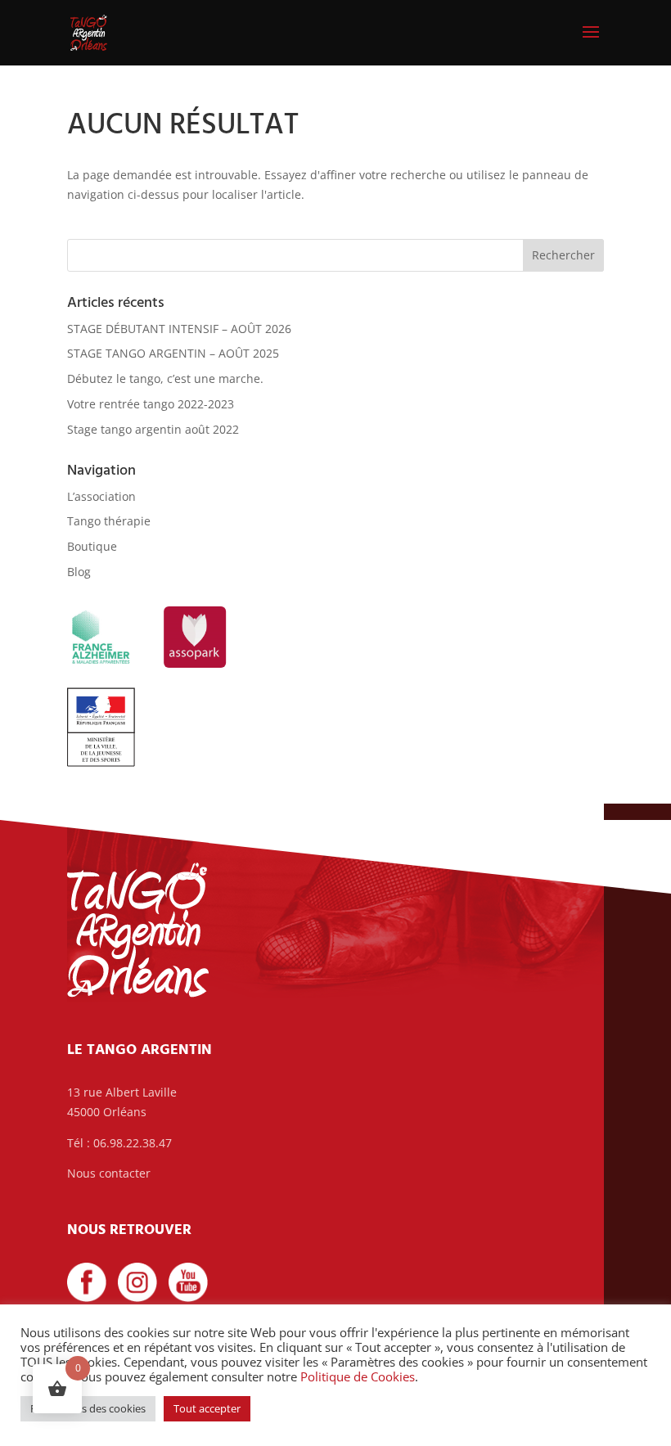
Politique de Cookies (357, 1376)
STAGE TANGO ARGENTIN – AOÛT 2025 (173, 353)
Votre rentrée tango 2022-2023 (150, 404)
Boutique (92, 546)
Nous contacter (109, 1173)
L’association (101, 496)
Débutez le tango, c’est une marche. (165, 378)
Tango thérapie (109, 521)
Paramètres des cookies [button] (88, 1408)
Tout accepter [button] (207, 1408)
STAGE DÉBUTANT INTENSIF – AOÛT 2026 (179, 328)
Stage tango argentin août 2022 (153, 429)
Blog (79, 571)
